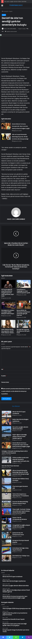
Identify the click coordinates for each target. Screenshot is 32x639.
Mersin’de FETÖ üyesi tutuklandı (18, 412)
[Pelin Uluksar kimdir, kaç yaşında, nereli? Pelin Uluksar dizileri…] (8, 324)
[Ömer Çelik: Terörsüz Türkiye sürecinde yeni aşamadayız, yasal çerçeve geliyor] (6, 511)
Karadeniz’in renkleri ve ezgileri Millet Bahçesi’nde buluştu (7, 311)
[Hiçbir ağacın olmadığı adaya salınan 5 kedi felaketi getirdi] (6, 437)
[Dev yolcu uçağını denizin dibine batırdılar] (6, 429)
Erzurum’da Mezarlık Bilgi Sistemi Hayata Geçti (20, 502)
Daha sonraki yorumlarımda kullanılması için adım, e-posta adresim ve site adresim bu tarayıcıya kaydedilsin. (16, 391)
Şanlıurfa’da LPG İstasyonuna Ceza (18, 533)
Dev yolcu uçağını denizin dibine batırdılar (15, 1)
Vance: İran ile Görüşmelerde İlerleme (19, 518)
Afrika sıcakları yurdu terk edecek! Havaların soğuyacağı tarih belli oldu (20, 459)
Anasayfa (5, 11)
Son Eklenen (16, 406)
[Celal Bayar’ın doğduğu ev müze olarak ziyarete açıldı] (24, 284)
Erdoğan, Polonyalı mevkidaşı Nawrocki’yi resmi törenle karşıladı (15, 452)
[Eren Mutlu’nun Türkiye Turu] (6, 558)
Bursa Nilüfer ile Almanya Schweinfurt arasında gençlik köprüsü (23, 312)
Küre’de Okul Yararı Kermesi (10, 466)
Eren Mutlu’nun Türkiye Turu (20, 556)
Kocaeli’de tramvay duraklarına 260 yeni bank (23, 331)
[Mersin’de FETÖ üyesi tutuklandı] (6, 414)
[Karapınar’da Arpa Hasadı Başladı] (6, 543)
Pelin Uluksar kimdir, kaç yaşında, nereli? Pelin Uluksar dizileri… (8, 331)
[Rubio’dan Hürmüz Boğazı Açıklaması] (6, 422)
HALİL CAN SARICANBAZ (10, 28)
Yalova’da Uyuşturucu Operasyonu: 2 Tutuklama (20, 495)
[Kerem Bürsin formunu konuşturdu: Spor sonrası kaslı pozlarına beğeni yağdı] (6, 126)
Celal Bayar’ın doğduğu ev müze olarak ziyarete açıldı (23, 291)
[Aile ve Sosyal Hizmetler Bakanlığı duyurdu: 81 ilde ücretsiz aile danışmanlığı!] (6, 136)
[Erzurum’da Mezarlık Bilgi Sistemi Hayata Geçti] (6, 504)
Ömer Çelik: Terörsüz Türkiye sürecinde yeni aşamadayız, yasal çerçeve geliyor (21, 511)
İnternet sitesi (5, 382)
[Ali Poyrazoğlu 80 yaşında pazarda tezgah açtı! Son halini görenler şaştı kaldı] (8, 284)
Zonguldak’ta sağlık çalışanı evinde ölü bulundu (21, 526)
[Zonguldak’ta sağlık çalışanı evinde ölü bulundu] (6, 527)
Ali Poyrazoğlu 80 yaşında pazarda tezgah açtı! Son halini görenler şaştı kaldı (7, 293)
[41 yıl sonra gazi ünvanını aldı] (6, 488)
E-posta (3, 375)
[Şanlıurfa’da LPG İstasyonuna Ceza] (6, 535)
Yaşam (10, 11)
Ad (2, 369)
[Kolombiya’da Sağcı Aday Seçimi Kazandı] (6, 550)
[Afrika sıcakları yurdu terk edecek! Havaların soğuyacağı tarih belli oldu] (6, 460)
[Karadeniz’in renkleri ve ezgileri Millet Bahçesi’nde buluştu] (8, 305)
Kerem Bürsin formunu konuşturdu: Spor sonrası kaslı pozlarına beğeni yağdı (21, 126)
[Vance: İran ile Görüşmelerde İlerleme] (6, 520)
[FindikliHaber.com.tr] (16, 5)
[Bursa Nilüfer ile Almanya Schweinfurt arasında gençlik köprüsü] (24, 305)
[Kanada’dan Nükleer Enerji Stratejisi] (6, 481)
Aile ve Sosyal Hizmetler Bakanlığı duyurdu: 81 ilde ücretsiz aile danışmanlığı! (20, 137)
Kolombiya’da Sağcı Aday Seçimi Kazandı (20, 549)
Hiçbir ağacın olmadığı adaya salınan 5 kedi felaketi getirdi (19, 436)
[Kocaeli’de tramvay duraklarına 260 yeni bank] (24, 324)
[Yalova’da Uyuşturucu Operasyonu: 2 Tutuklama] (6, 496)
